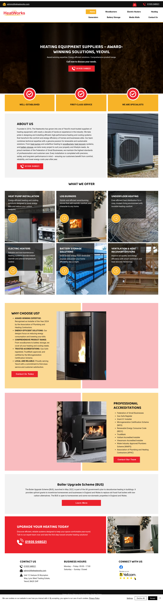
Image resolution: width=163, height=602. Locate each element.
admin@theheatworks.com (35, 570)
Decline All (141, 598)
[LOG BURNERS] (64, 218)
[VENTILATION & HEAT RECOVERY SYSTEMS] (116, 270)
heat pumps (36, 144)
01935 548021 (30, 566)
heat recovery (80, 144)
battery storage (27, 147)
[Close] (160, 598)
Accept (152, 598)
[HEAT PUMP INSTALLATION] (12, 218)
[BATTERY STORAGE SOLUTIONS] (64, 270)
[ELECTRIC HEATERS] (12, 270)
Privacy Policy (94, 598)
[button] (135, 4)
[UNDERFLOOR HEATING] (116, 218)
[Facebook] (121, 567)
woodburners (68, 144)
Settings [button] (130, 598)
